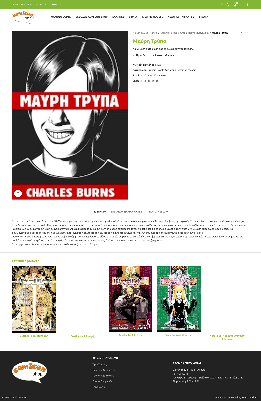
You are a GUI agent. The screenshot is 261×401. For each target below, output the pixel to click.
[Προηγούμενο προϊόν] (241, 32)
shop (154, 32)
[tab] (99, 210)
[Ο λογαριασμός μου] (227, 5)
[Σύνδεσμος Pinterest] (149, 81)
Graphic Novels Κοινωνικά (194, 32)
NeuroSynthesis (250, 397)
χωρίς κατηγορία (187, 70)
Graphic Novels (168, 32)
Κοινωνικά (160, 75)
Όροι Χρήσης (99, 364)
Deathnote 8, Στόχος (130, 335)
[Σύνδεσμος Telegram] (157, 81)
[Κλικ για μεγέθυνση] (18, 193)
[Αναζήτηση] (222, 5)
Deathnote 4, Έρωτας (179, 335)
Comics (148, 75)
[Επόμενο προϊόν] (247, 32)
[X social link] (145, 81)
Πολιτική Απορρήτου (103, 370)
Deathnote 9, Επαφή (82, 336)
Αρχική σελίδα (140, 32)
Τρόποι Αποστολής (103, 375)
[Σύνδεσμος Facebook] (247, 5)
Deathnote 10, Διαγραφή (34, 335)
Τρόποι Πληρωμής (102, 381)
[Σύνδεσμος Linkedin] (153, 81)
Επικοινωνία (99, 387)
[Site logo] (23, 16)
